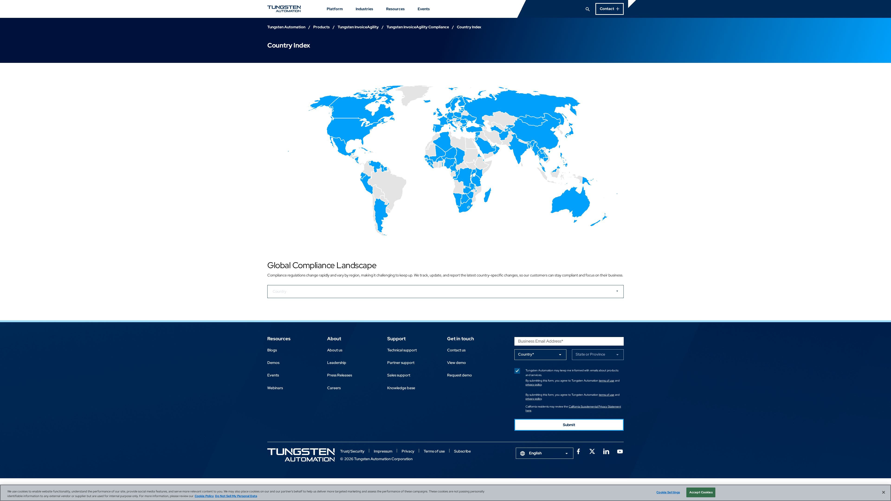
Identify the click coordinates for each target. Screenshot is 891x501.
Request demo (459, 375)
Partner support (400, 362)
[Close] (883, 492)
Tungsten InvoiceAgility (358, 27)
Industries (364, 8)
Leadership (336, 362)
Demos (273, 362)
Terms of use (434, 451)
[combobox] (544, 453)
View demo (456, 362)
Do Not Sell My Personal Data (236, 496)
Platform (335, 8)
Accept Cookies (701, 492)
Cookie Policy (204, 496)
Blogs (272, 350)
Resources (395, 8)
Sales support (398, 375)
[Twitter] (592, 451)
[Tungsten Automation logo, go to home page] (301, 455)
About (334, 339)
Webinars (275, 387)
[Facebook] (578, 451)
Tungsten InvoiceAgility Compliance (418, 27)
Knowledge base (401, 387)
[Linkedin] (606, 451)
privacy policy (534, 384)
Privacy (408, 451)
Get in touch (460, 339)
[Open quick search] (588, 8)
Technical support (402, 350)
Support (396, 339)
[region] (445, 493)
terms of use (606, 380)
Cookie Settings (668, 492)
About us (334, 350)
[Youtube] (620, 451)
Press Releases (339, 375)
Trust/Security (352, 451)
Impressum (383, 451)
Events (424, 8)
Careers (334, 387)
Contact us (456, 350)
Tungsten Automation (286, 27)
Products (321, 27)
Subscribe (462, 451)
